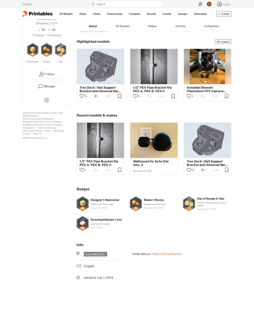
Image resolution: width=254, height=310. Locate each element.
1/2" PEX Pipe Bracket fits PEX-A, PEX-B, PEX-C (152, 89)
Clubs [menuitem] (96, 13)
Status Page (58, 130)
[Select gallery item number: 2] (100, 81)
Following (54, 35)
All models (223, 41)
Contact (26, 133)
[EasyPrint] (200, 4)
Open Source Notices (32, 130)
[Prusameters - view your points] (209, 4)
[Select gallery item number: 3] (103, 81)
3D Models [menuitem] (66, 13)
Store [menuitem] (82, 13)
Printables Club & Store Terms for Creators (42, 124)
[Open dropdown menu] (173, 127)
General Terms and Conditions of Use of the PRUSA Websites (43, 114)
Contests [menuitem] (134, 13)
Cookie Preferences (47, 127)
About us (37, 133)
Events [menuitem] (167, 13)
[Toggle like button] (82, 96)
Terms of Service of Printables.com (38, 118)
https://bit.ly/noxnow (167, 254)
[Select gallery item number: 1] (96, 81)
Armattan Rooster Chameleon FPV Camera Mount (205, 89)
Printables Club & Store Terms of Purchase (42, 121)
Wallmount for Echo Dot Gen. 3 (150, 163)
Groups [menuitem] (182, 13)
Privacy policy (29, 127)
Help (47, 130)
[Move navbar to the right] (211, 13)
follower (38, 35)
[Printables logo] (37, 14)
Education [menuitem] (200, 13)
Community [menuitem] (114, 13)
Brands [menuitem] (151, 13)
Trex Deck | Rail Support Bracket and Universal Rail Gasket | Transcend (99, 89)
